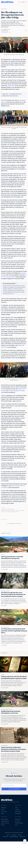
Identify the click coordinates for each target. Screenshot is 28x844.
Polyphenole (3, 807)
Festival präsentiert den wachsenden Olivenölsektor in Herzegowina (12, 557)
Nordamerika (4, 745)
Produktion (17, 809)
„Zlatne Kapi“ (11, 85)
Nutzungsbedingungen (13, 836)
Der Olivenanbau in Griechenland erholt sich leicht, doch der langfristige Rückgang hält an (14, 631)
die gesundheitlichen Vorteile (16, 390)
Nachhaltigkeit (18, 813)
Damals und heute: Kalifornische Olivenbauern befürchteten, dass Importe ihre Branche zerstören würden (13, 749)
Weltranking (17, 821)
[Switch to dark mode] (21, 2)
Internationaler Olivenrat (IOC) (9, 510)
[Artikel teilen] (26, 31)
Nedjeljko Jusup (6, 29)
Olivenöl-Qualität (4, 819)
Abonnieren (14, 834)
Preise (16, 807)
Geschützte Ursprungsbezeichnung (10, 511)
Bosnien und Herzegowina (7, 509)
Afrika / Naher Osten (6, 709)
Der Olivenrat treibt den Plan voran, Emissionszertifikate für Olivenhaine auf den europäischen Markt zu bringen (13, 594)
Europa (3, 554)
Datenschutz (5, 836)
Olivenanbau (21, 510)
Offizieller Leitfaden (19, 822)
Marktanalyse (17, 819)
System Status (22, 836)
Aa (9, 32)
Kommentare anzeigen (15, 523)
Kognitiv (2, 813)
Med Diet (3, 809)
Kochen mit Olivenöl (5, 822)
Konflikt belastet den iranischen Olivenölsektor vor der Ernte (10, 712)
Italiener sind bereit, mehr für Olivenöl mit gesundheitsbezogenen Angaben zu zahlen (14, 677)
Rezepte (2, 824)
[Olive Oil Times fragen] (24, 840)
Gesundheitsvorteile (5, 821)
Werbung (19, 834)
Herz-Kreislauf (4, 811)
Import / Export (18, 811)
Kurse (16, 824)
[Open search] (19, 2)
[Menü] (26, 2)
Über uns (8, 834)
